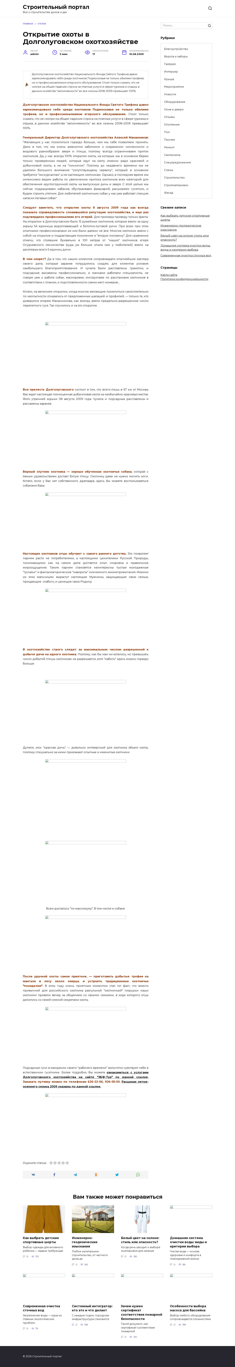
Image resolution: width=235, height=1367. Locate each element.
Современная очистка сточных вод (186, 255)
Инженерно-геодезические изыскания (85, 1242)
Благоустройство (176, 49)
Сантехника (172, 155)
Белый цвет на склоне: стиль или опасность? (140, 1240)
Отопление (172, 124)
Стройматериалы (176, 185)
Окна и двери (174, 109)
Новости (170, 94)
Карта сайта (169, 275)
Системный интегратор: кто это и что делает (92, 1308)
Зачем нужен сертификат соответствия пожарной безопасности (141, 1312)
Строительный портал (56, 7)
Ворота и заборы (176, 56)
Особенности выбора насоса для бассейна (188, 1308)
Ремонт (169, 147)
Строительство (174, 177)
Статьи (168, 170)
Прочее (169, 139)
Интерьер (171, 71)
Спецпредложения (177, 162)
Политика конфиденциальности (184, 279)
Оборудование (174, 101)
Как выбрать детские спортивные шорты (41, 1240)
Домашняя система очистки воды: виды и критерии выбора (188, 1242)
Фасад (168, 192)
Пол (167, 132)
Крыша (169, 79)
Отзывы (169, 117)
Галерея (170, 64)
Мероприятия (174, 86)
